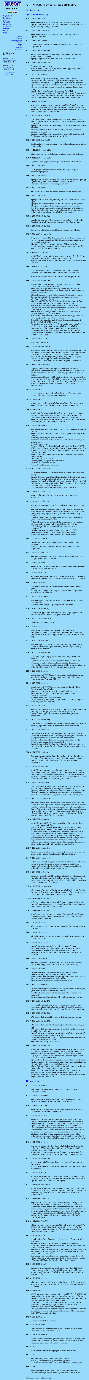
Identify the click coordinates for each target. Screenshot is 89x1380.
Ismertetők (7, 18)
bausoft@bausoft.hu (9, 60)
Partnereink (18, 49)
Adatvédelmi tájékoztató (10, 73)
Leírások (6, 28)
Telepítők (6, 22)
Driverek (19, 47)
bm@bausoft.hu (8, 67)
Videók (19, 42)
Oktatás (19, 36)
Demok (6, 30)
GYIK (20, 45)
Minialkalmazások (16, 40)
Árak (5, 20)
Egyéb (5, 33)
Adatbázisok (7, 26)
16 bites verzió (32, 1081)
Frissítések (7, 24)
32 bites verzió (32, 10)
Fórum (20, 44)
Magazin (19, 38)
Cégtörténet (7, 16)
